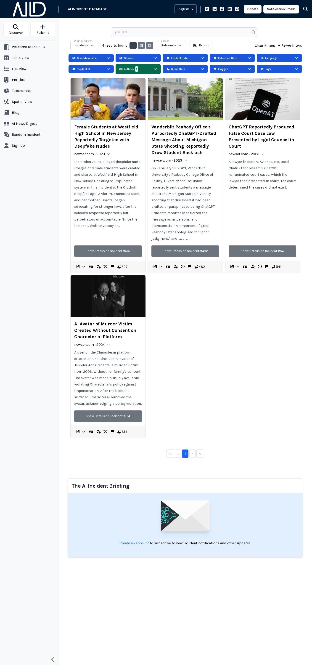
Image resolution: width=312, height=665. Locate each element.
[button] (105, 266)
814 (124, 431)
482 (202, 266)
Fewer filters (291, 45)
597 (125, 266)
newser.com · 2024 (89, 344)
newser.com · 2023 (89, 154)
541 (278, 266)
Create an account (134, 543)
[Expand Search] (302, 9)
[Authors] (91, 266)
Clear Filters (265, 45)
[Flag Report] (112, 266)
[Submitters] (98, 266)
